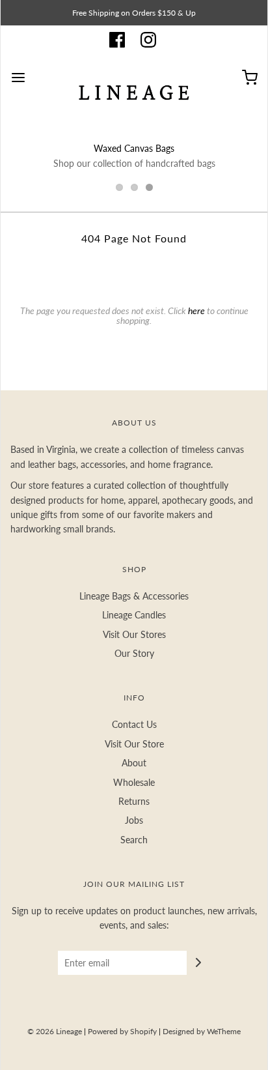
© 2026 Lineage (54, 1031)
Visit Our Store (134, 743)
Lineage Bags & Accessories (134, 595)
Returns (134, 801)
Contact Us (134, 724)
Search (134, 839)
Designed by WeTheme (202, 1031)
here (196, 310)
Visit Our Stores (134, 634)
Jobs (134, 820)
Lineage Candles (134, 614)
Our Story (134, 653)
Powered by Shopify (122, 1031)
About (134, 762)
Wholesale (134, 782)
